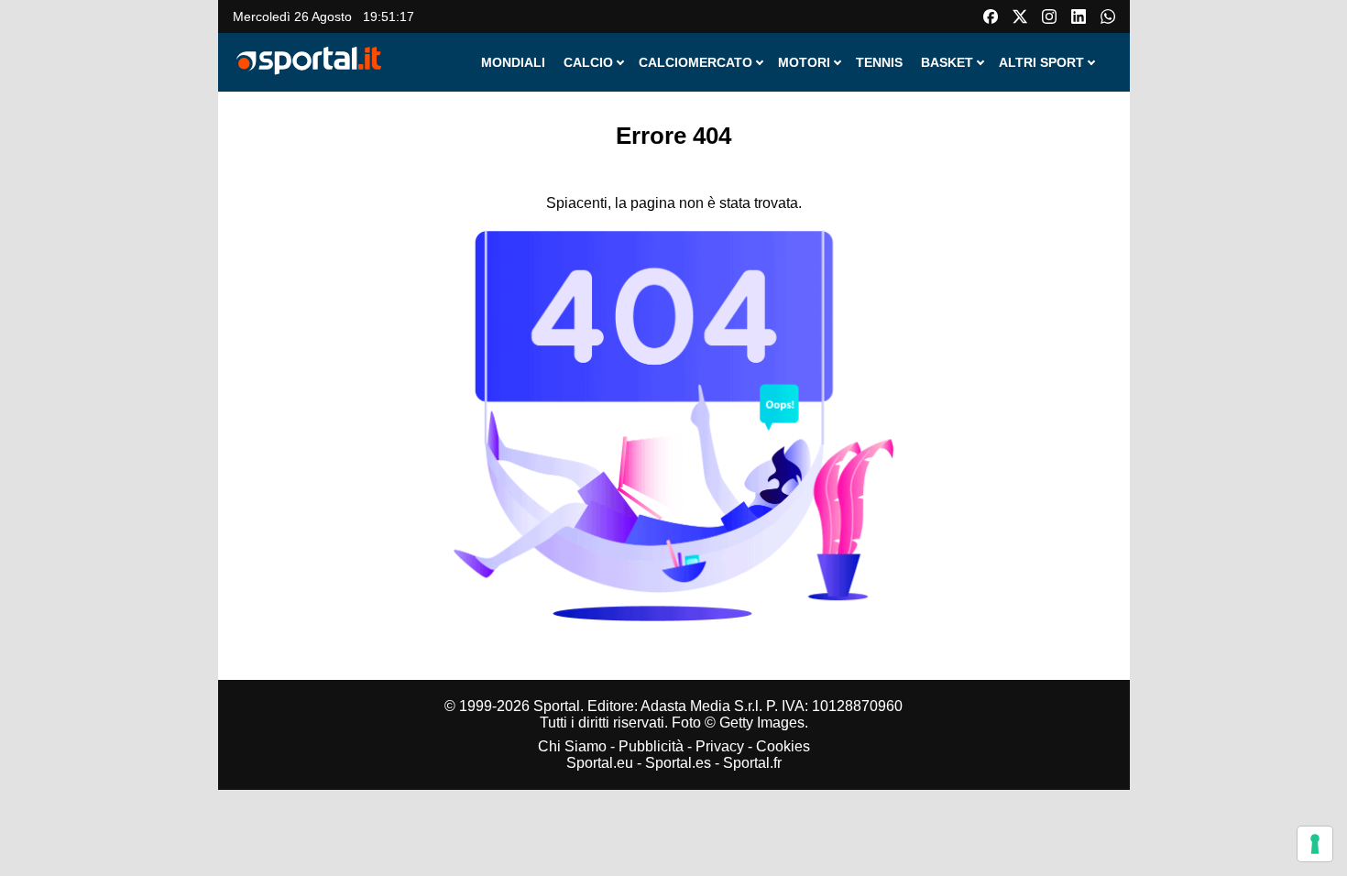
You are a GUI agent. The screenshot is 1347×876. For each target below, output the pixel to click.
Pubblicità (651, 746)
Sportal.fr (752, 763)
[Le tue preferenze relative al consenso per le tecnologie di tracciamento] (1315, 844)
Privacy (719, 746)
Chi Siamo (572, 746)
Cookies (783, 746)
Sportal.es (678, 763)
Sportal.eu (599, 763)
